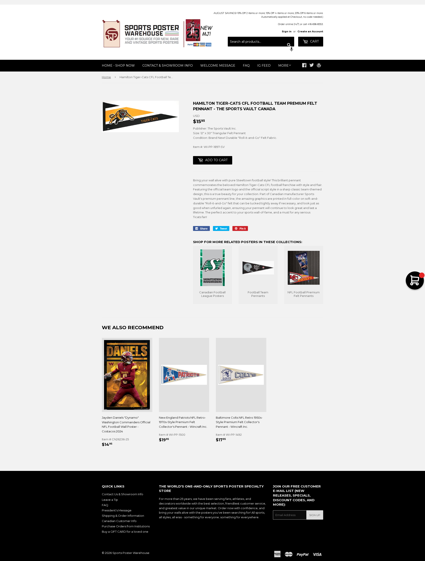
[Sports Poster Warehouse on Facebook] (304, 66)
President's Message (116, 510)
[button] (261, 49)
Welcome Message (217, 66)
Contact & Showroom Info (167, 66)
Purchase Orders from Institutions (126, 526)
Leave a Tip (110, 499)
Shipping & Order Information (123, 515)
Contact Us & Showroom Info (122, 494)
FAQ (246, 66)
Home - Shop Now (118, 66)
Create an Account (310, 31)
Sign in (287, 31)
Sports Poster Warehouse (130, 553)
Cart (314, 41)
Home (106, 77)
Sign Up (314, 515)
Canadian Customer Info (119, 521)
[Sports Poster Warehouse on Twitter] (311, 66)
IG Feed (264, 66)
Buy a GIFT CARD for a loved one (125, 531)
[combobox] (261, 41)
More (283, 66)
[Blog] (319, 66)
